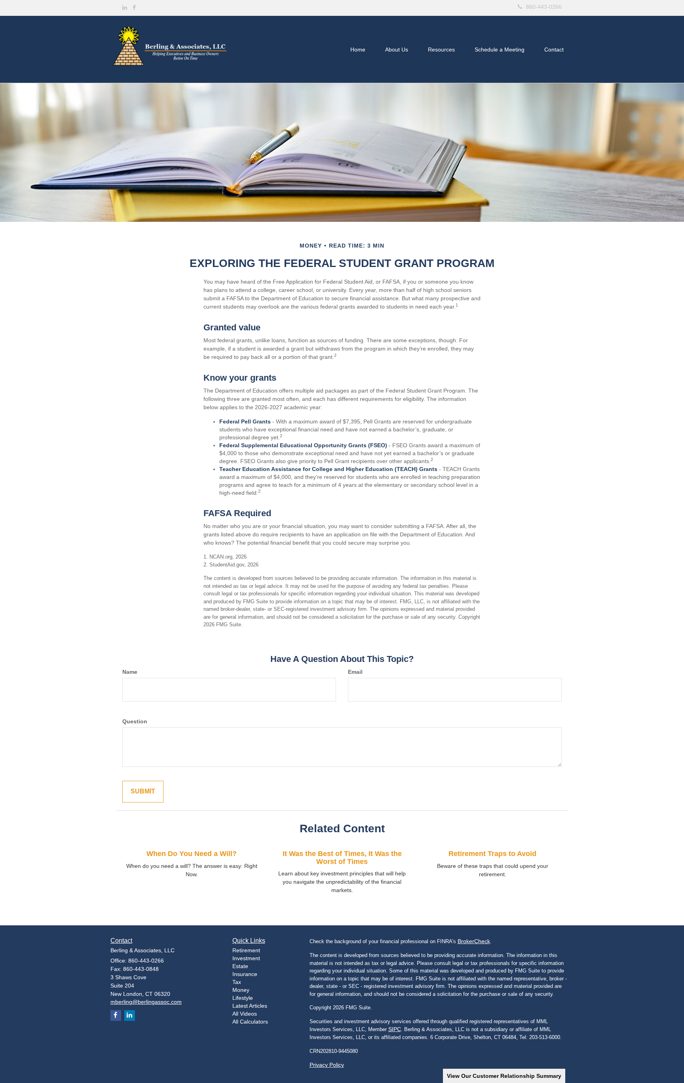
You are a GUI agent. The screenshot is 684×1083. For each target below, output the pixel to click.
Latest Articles (249, 1006)
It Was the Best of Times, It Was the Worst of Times (342, 858)
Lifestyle (242, 998)
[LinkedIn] (124, 7)
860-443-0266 (544, 7)
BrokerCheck (474, 941)
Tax (236, 982)
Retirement (246, 950)
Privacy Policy (327, 1065)
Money (240, 990)
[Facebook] (134, 7)
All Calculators (250, 1021)
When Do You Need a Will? (191, 854)
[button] (396, 49)
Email (355, 672)
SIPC (394, 1029)
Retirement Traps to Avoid (492, 854)
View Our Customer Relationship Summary (504, 1076)
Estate (240, 966)
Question (134, 721)
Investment (246, 958)
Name (129, 672)
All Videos (244, 1014)
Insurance (244, 974)
